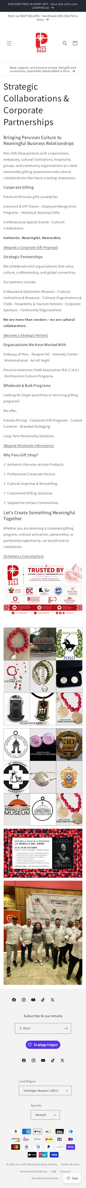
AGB (53, 1171)
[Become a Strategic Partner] (25, 335)
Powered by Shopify (45, 1164)
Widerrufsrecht (70, 1164)
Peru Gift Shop (24, 1164)
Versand (65, 1171)
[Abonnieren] (66, 1028)
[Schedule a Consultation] (23, 556)
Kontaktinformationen (45, 1178)
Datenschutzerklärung (33, 1171)
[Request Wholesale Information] (28, 445)
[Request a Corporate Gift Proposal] (30, 247)
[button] (9, 43)
